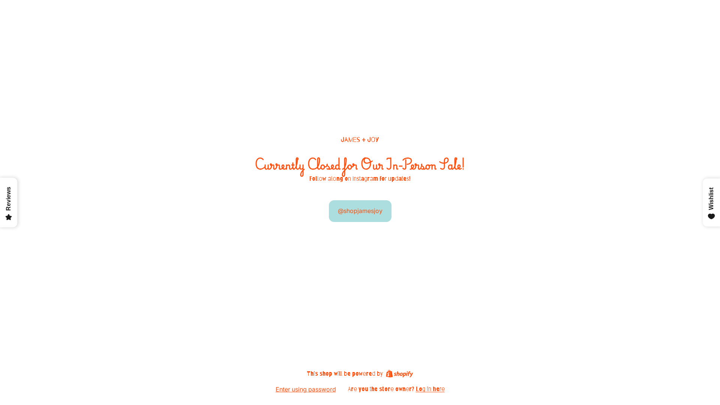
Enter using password (306, 389)
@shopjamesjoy (360, 210)
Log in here (430, 389)
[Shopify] (399, 374)
